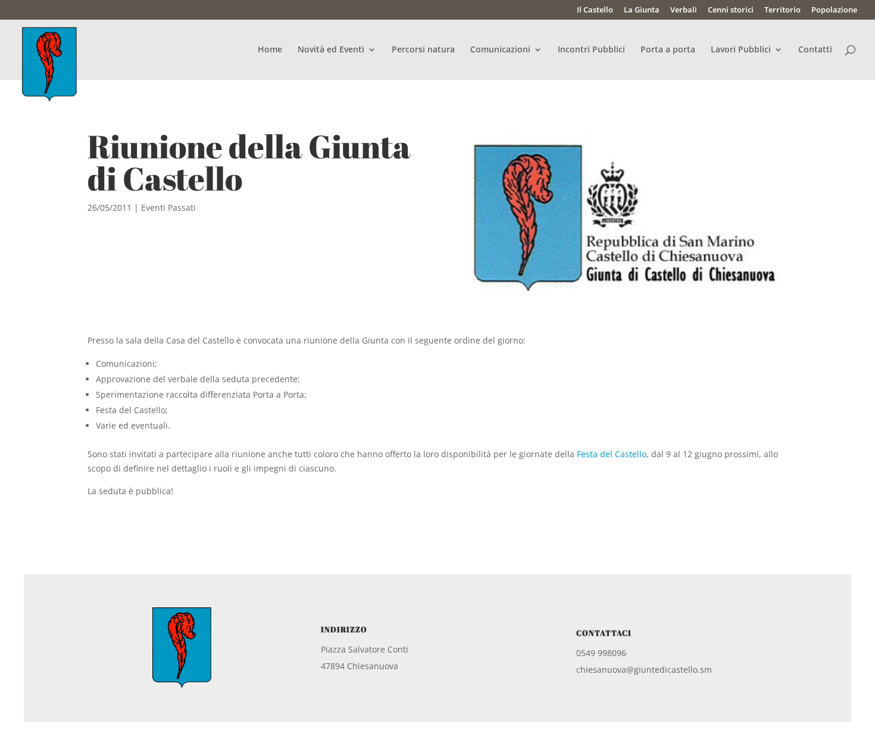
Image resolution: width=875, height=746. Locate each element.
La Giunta (642, 10)
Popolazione (834, 10)
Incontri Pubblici (591, 50)
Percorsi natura (423, 50)
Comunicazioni (500, 50)
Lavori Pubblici (741, 50)
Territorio (782, 10)
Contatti (815, 50)
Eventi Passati (168, 207)
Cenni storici (731, 10)
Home (270, 50)
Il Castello (595, 10)
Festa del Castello (611, 454)
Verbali (683, 10)
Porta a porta (667, 50)
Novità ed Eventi (331, 50)
